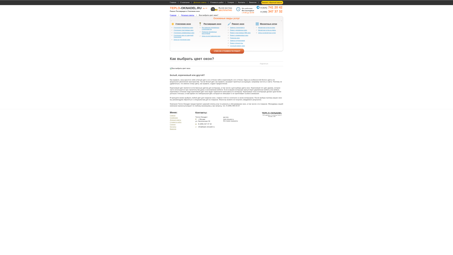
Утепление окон (183, 24)
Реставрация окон (212, 24)
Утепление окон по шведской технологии (183, 36)
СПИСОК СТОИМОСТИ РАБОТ (227, 51)
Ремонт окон (238, 24)
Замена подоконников (237, 40)
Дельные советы (200, 2)
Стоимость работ (217, 2)
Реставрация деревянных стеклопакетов (210, 28)
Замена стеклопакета (237, 27)
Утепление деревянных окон (183, 27)
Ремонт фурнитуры (236, 43)
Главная (173, 2)
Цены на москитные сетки (267, 33)
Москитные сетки (268, 24)
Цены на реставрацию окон (211, 36)
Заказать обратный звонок (272, 2)
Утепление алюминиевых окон (184, 33)
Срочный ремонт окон (237, 46)
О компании (185, 2)
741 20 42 (271, 7)
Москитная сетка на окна (266, 27)
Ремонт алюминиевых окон (239, 35)
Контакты (241, 2)
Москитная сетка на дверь (267, 30)
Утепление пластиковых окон (183, 30)
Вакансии (252, 2)
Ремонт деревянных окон (238, 30)
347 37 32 (271, 11)
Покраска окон (235, 38)
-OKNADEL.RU (186, 8)
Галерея (231, 2)
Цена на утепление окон (182, 39)
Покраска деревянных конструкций (209, 32)
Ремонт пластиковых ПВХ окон (240, 33)
